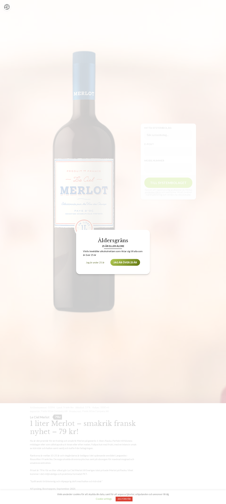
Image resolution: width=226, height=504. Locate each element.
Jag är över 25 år (125, 262)
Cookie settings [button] (104, 498)
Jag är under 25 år (95, 262)
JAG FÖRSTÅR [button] (124, 499)
